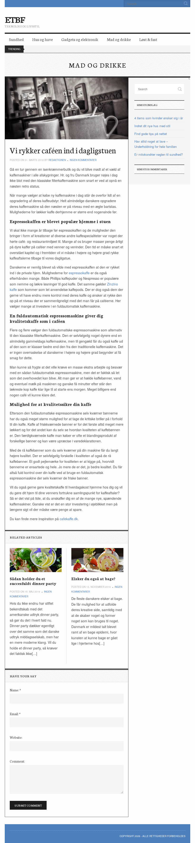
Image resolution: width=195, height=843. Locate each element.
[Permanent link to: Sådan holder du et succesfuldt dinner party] (36, 560)
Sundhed (16, 39)
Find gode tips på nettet (150, 133)
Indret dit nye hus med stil (152, 126)
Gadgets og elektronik (79, 39)
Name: (15, 690)
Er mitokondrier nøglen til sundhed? (158, 154)
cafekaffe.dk (69, 518)
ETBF (15, 19)
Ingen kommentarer (83, 160)
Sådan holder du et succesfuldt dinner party (33, 581)
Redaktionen (57, 160)
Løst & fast (148, 39)
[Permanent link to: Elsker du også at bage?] (97, 560)
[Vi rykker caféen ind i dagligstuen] (66, 108)
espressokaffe (79, 272)
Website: (16, 737)
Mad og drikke (119, 39)
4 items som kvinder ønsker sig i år (158, 118)
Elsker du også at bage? (93, 578)
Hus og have (42, 39)
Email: (15, 713)
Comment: (17, 761)
